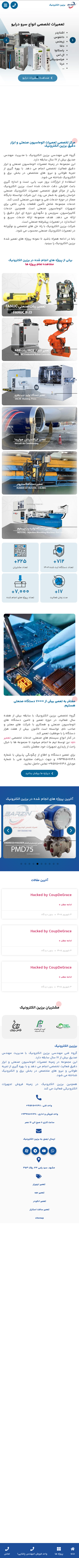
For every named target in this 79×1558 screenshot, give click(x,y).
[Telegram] (35, 1151)
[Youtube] (44, 1151)
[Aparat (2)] (26, 1151)
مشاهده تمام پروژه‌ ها (39, 264)
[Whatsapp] (52, 1151)
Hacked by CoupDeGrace (51, 895)
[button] (6, 40)
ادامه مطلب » (65, 905)
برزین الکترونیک (57, 5)
